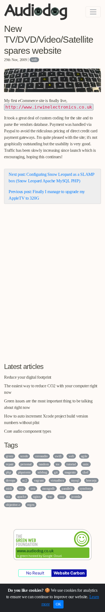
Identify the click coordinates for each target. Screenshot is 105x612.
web (34, 60)
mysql (75, 480)
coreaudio (41, 456)
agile (84, 456)
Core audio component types (27, 431)
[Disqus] (52, 286)
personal (26, 464)
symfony (85, 488)
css (8, 497)
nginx (37, 497)
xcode (24, 456)
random (44, 464)
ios (58, 464)
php (8, 472)
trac (50, 497)
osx (21, 488)
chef (85, 472)
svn (33, 488)
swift (58, 456)
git (55, 472)
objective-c (13, 505)
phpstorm (24, 472)
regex (30, 505)
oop (62, 497)
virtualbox (57, 480)
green (9, 456)
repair (9, 464)
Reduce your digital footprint (27, 377)
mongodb (48, 488)
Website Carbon (69, 573)
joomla (75, 497)
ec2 (24, 480)
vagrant (39, 480)
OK (58, 604)
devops (10, 480)
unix (86, 464)
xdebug (42, 472)
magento (70, 472)
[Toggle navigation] (93, 11)
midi (9, 488)
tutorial (71, 464)
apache (21, 497)
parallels (67, 488)
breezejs (91, 480)
